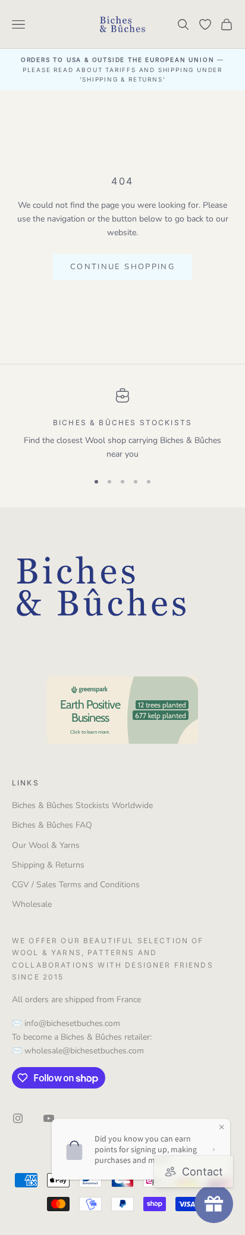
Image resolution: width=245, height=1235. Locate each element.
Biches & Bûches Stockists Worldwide (82, 805)
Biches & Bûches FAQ (52, 825)
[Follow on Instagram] (18, 1118)
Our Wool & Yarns (46, 845)
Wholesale (32, 904)
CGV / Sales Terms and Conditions (76, 884)
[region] (122, 424)
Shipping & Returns (48, 865)
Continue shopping (122, 266)
